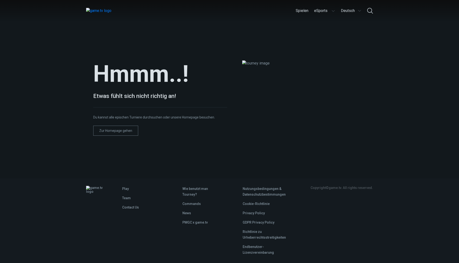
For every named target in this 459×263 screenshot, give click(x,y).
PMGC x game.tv (195, 222)
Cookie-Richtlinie (256, 204)
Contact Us (130, 207)
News (186, 213)
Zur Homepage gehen (115, 131)
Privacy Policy (254, 213)
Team (126, 198)
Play (125, 189)
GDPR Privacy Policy (258, 222)
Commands (191, 204)
